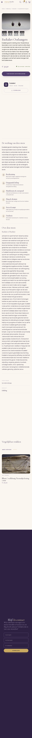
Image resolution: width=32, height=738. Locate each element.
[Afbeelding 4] (22, 33)
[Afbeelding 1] (4, 33)
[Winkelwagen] (29, 2)
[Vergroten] (27, 27)
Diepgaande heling (12, 182)
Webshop (8, 8)
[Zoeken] (20, 2)
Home (3, 8)
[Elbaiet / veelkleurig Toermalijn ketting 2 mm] (16, 463)
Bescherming (10, 174)
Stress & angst (11, 207)
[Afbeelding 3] (16, 33)
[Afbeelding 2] (10, 33)
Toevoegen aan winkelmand (16, 73)
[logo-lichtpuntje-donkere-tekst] (9, 2)
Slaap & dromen (11, 199)
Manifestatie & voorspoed (15, 191)
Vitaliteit (9, 216)
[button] (2, 2)
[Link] (26, 2)
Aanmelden (16, 650)
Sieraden (14, 8)
